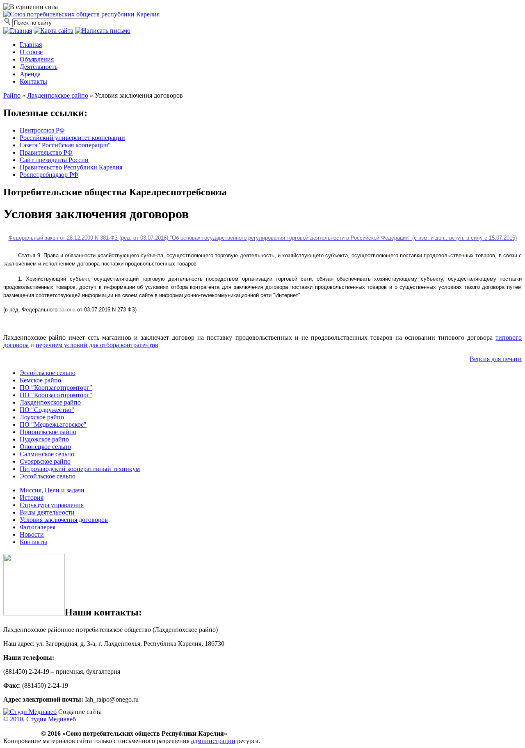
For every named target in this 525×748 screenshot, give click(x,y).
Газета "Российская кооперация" (65, 145)
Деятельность (38, 66)
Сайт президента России (54, 159)
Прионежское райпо (48, 431)
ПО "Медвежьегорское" (53, 424)
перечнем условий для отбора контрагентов (97, 344)
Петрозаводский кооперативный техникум (80, 468)
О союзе (31, 51)
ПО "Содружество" (47, 409)
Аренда (30, 74)
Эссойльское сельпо (47, 372)
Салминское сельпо (47, 454)
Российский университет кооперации (72, 137)
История (31, 497)
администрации (213, 740)
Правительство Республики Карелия (71, 167)
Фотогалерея (37, 527)
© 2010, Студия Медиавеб (39, 719)
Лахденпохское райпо (57, 95)
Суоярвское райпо (45, 461)
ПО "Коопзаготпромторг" (56, 387)
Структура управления (52, 504)
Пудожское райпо (44, 439)
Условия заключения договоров (64, 519)
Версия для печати (496, 358)
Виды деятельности (47, 512)
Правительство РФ (46, 152)
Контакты (33, 81)
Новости (32, 534)
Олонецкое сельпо (45, 446)
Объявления (37, 59)
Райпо (12, 95)
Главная (31, 44)
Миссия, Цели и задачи (52, 490)
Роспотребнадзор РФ (49, 174)
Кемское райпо (40, 380)
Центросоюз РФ (42, 130)
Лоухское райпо (42, 417)
